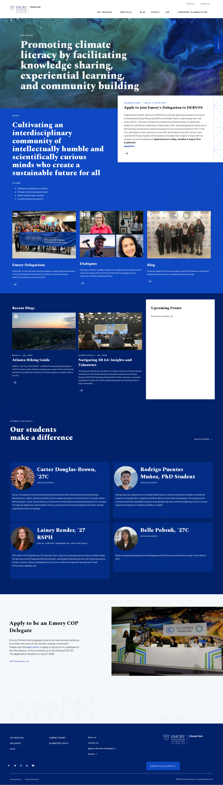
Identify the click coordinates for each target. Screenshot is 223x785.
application (32, 646)
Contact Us (205, 4)
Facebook (10, 766)
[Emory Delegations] (44, 235)
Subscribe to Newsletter (192, 12)
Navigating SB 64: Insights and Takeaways (105, 362)
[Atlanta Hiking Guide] (44, 331)
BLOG (12, 748)
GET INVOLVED (16, 737)
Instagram (22, 766)
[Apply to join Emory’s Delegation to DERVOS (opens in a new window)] (126, 153)
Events (155, 12)
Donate (218, 45)
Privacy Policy (15, 779)
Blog (142, 12)
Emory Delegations (28, 265)
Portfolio (126, 12)
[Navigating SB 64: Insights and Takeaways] (110, 331)
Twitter (16, 766)
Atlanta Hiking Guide (31, 360)
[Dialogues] (111, 234)
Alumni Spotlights (202, 439)
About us (92, 737)
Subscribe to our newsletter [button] (162, 766)
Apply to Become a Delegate (101, 748)
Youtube (34, 766)
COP (168, 12)
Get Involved (104, 12)
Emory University (32, 779)
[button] (60, 515)
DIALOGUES (15, 743)
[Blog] (179, 235)
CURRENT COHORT (57, 737)
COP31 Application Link (19, 661)
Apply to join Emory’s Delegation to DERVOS (163, 107)
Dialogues (88, 263)
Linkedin (28, 766)
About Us (190, 4)
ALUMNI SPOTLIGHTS (58, 743)
